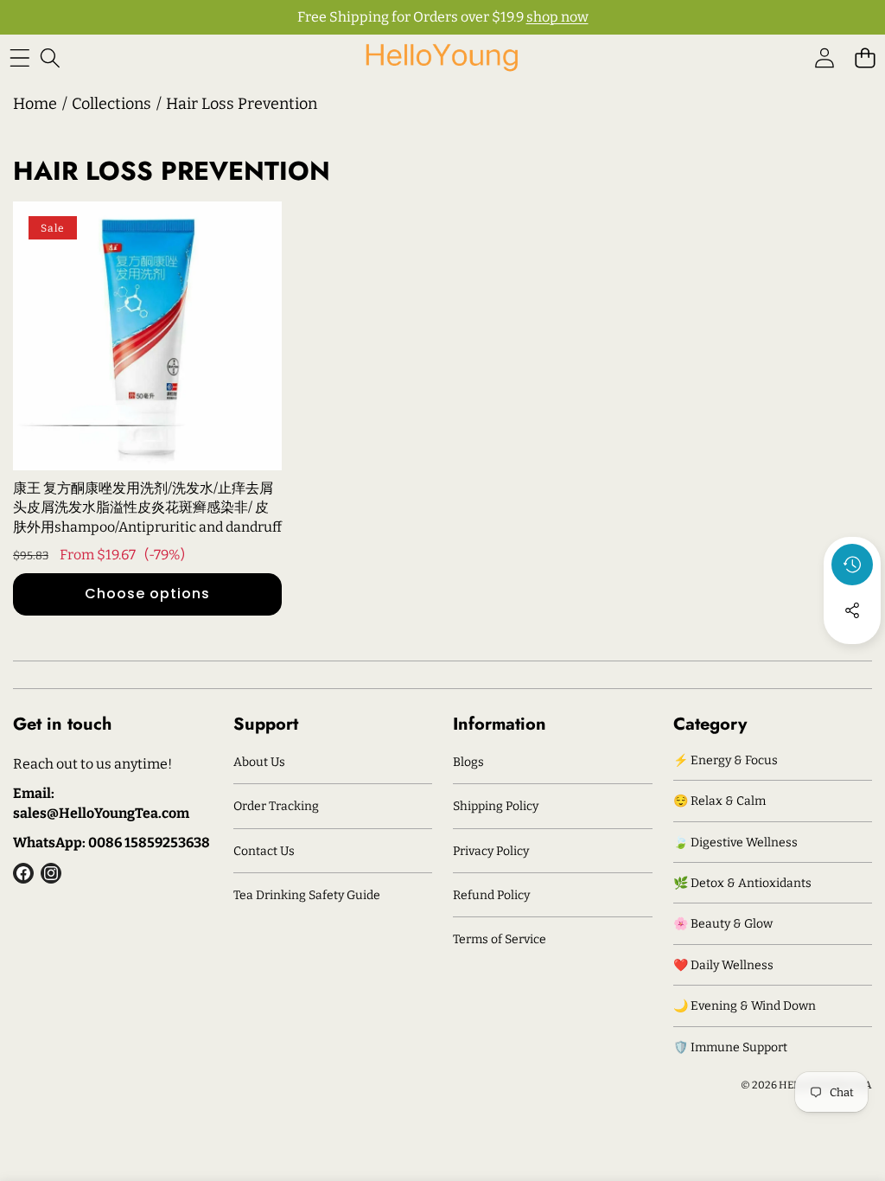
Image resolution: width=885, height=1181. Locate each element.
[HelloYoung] (441, 57)
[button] (864, 57)
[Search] (49, 57)
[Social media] (852, 610)
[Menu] (19, 57)
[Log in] (824, 57)
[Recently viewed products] (852, 564)
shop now (557, 17)
